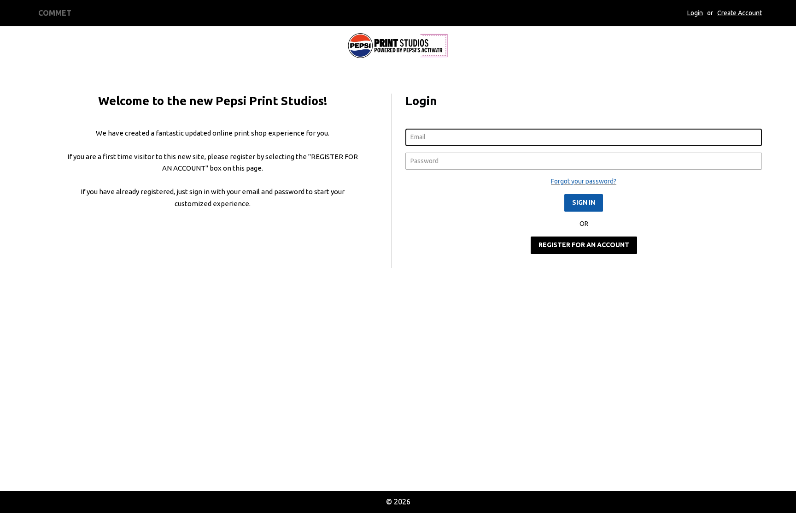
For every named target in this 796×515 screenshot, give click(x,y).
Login (695, 13)
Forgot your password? (583, 181)
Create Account (739, 13)
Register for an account (583, 245)
